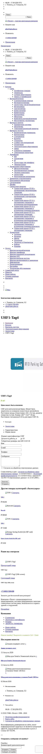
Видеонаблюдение (17, 99)
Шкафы (12, 184)
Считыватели (19, 137)
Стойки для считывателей (24, 143)
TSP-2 (2, 523)
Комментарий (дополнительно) (12, 745)
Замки (16, 148)
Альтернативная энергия (23, 101)
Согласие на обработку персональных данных (22, 721)
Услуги (8, 248)
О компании (10, 618)
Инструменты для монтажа (24, 121)
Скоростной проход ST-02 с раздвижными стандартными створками (25, 196)
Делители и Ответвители (23, 242)
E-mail (3, 448)
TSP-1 (2, 497)
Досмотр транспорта (22, 172)
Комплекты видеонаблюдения (25, 119)
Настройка (14, 266)
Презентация (10, 42)
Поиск (8, 15)
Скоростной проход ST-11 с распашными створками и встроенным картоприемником (25, 202)
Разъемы (17, 246)
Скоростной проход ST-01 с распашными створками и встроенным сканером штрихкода (26, 224)
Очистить (5, 482)
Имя (2, 443)
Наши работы (10, 274)
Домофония (14, 154)
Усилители (18, 240)
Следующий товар (8, 578)
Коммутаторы (19, 113)
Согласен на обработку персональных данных (20, 468)
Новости (8, 272)
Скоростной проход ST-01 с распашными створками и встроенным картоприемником (25, 218)
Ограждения (18, 144)
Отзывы (8, 622)
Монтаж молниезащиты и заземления (24, 260)
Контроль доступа (16, 131)
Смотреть (15, 493)
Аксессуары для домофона (24, 162)
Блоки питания (19, 111)
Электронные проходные (23, 152)
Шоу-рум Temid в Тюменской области (13, 660)
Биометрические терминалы (24, 133)
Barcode (3, 510)
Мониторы (18, 117)
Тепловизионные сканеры (24, 170)
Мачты (16, 238)
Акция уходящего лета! (8, 648)
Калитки (17, 139)
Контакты (9, 278)
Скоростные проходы (18, 186)
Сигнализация (15, 182)
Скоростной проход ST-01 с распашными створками (24, 229)
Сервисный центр (12, 270)
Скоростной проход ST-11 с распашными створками (24, 213)
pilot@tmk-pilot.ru (11, 29)
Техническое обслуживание (20, 268)
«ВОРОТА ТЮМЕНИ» (14, 624)
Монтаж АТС (15, 256)
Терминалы (18, 93)
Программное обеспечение (20, 180)
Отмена (13, 749)
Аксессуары (18, 174)
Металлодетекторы (21, 168)
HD (15, 156)
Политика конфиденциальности (17, 717)
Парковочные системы (22, 125)
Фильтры (17, 236)
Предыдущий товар (8, 565)
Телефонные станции (22, 91)
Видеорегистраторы (21, 103)
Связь (12, 89)
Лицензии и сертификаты (15, 620)
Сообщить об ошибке (9, 752)
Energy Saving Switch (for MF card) (10, 538)
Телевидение (14, 232)
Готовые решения (12, 276)
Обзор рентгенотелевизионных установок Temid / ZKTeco (19, 677)
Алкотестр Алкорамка (22, 150)
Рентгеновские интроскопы (24, 176)
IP (15, 160)
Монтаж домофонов (17, 252)
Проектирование (16, 264)
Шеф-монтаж (15, 262)
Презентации (10, 83)
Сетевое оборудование (22, 95)
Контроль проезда (16, 123)
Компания (9, 323)
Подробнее (5, 609)
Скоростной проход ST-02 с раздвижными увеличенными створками (25, 190)
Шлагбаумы (18, 127)
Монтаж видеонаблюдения (20, 250)
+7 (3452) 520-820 (11, 38)
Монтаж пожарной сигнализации (22, 254)
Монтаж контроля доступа (20, 258)
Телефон (4, 452)
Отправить (5, 484)
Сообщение (5, 456)
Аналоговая (18, 158)
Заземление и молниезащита (20, 178)
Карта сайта (9, 719)
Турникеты (18, 141)
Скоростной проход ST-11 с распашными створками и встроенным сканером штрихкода (26, 208)
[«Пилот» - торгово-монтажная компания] (21, 21)
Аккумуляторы (19, 109)
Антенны (17, 234)
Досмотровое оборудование (20, 166)
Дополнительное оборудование (26, 146)
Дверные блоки (20, 164)
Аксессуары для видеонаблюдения (27, 105)
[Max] (7, 290)
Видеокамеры (19, 107)
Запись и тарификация (22, 97)
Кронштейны (19, 115)
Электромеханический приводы (26, 129)
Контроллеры (19, 135)
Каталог (8, 87)
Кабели (17, 244)
